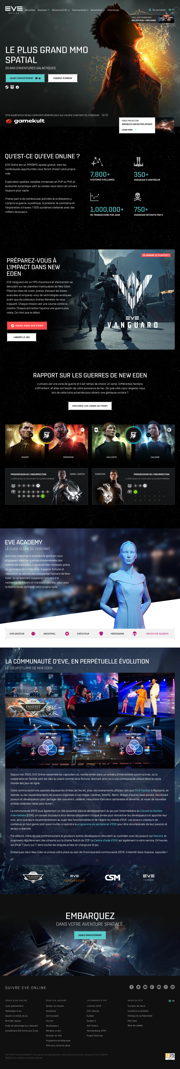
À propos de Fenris (136, 1006)
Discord (158, 836)
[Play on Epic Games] (12, 87)
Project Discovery (95, 1035)
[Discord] (159, 987)
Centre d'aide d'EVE (106, 840)
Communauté (52, 1016)
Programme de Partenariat (58, 1040)
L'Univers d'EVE (94, 1006)
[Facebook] (131, 987)
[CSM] (112, 877)
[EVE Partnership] (74, 877)
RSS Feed (132, 1021)
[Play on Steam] (6, 88)
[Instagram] (166, 987)
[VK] (173, 987)
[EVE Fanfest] (149, 877)
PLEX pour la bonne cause (58, 1045)
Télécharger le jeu (13, 1011)
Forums (49, 1021)
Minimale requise (13, 1021)
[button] (157, 10)
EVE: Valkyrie (93, 1011)
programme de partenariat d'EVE (97, 824)
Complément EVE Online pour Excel (21, 1031)
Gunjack (90, 1016)
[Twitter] (138, 987)
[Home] (13, 13)
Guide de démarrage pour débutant (21, 1026)
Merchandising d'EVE (96, 1031)
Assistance (51, 1011)
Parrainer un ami (53, 1031)
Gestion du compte (55, 1006)
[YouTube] (145, 987)
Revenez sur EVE (54, 1035)
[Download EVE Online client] (17, 88)
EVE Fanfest (143, 790)
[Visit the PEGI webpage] (170, 1056)
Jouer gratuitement (14, 1006)
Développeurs (52, 1026)
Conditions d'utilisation (138, 1011)
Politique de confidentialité (140, 1016)
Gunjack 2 (91, 1021)
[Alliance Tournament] (33, 878)
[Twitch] (152, 987)
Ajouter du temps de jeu (16, 1016)
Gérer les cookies (135, 1025)
